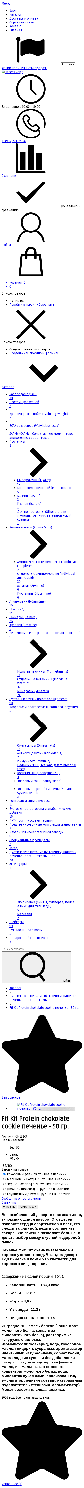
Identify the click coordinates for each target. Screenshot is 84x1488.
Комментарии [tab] (27, 1206)
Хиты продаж (36, 68)
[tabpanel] (42, 1302)
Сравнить (9, 1203)
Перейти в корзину (24, 305)
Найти (66, 980)
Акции (7, 68)
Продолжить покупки (26, 353)
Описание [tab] (9, 1206)
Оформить (47, 305)
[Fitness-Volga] (12, 72)
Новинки (19, 68)
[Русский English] (38, 64)
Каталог (8, 387)
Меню (6, 4)
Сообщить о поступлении (21, 1199)
